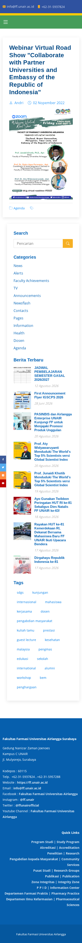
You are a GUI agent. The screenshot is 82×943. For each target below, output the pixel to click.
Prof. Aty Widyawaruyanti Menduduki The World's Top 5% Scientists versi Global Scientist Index (52, 451)
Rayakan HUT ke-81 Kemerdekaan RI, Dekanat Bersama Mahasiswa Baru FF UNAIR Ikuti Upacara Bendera (50, 534)
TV (16, 288)
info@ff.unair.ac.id (27, 788)
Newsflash (22, 303)
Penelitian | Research (63, 853)
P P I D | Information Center (58, 888)
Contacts (21, 310)
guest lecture (26, 640)
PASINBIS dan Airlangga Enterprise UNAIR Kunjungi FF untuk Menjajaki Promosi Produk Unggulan (53, 422)
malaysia (23, 649)
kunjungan (40, 592)
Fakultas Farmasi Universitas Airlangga (48, 794)
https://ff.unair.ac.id (32, 782)
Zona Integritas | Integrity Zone (55, 882)
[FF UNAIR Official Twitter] (3, 468)
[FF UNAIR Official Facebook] (3, 460)
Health (19, 333)
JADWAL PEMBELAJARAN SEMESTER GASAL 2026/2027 (49, 373)
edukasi (22, 659)
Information (23, 325)
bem (43, 678)
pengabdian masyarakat (34, 621)
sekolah (42, 659)
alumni (50, 668)
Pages (18, 318)
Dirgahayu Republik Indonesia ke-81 (49, 560)
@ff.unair (27, 799)
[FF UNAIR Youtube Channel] (3, 483)
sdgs (20, 592)
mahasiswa (53, 602)
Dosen (19, 340)
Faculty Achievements (31, 280)
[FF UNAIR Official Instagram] (3, 475)
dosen (45, 611)
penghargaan (27, 687)
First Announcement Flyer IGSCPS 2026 (49, 395)
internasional (26, 602)
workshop (24, 678)
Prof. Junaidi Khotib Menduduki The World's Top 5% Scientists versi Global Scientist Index (52, 479)
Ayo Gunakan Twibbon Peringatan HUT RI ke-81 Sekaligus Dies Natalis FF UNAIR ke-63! (53, 504)
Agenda (19, 208)
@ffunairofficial (27, 805)
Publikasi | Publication (62, 876)
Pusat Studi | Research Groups (56, 870)
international (26, 668)
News (18, 265)
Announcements (27, 295)
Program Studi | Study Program (55, 842)
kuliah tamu (25, 630)
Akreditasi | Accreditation (59, 847)
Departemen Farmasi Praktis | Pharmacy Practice (42, 893)
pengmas (45, 649)
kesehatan (52, 640)
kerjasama (24, 611)
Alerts (18, 273)
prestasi (49, 630)
